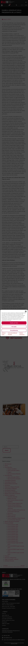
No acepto (14, 326)
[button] (25, 311)
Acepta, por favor (14, 323)
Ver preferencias (14, 330)
